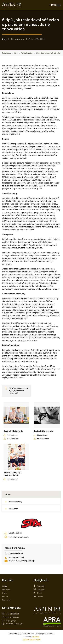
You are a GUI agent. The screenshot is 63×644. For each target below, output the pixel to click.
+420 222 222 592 (12, 614)
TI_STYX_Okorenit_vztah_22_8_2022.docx (18, 390)
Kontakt (5, 597)
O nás (4, 593)
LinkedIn (40, 597)
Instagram (40, 590)
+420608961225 (16, 557)
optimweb (35, 637)
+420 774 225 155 (12, 617)
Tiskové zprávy (27, 53)
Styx (15, 53)
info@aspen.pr (11, 621)
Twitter (39, 593)
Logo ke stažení (15, 533)
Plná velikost (12, 435)
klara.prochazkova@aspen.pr (22, 560)
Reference (6, 590)
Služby (4, 586)
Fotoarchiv (13, 509)
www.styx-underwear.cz (19, 537)
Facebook (40, 586)
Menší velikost (12, 439)
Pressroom (6, 53)
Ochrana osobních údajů (31, 639)
